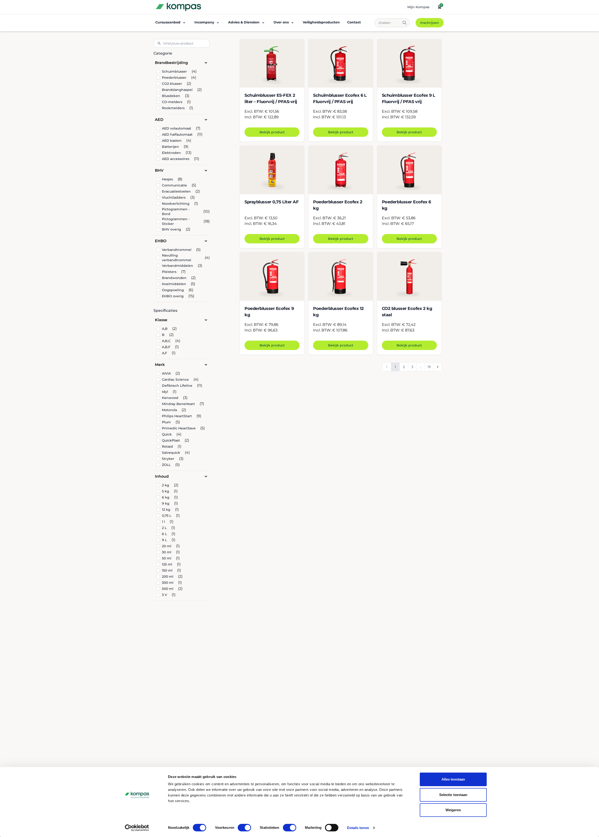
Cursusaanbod (167, 22)
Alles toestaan (453, 779)
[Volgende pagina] (437, 367)
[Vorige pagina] (387, 367)
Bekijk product (272, 132)
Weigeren (453, 810)
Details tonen (358, 828)
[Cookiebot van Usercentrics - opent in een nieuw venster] (137, 827)
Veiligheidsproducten (321, 22)
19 (429, 367)
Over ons (281, 22)
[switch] (244, 827)
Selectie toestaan (453, 795)
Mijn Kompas (418, 7)
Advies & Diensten (243, 22)
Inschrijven (429, 23)
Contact (354, 22)
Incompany (204, 22)
